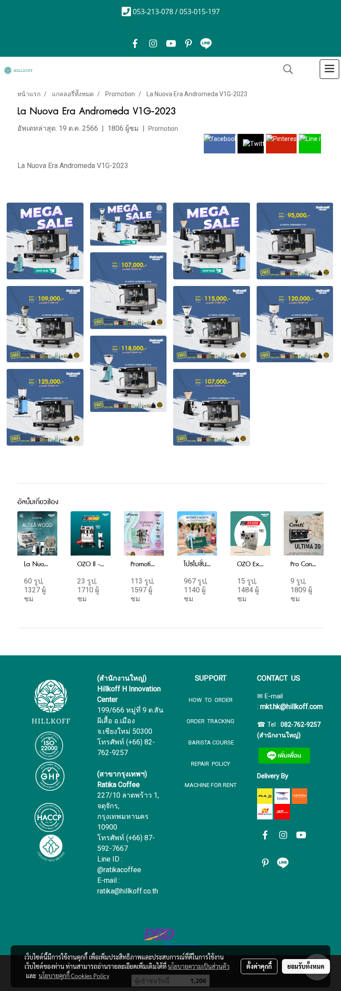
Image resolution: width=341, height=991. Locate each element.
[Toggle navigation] (329, 69)
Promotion (163, 128)
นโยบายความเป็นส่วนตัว (199, 966)
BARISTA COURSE (210, 742)
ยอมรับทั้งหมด (306, 966)
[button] (285, 69)
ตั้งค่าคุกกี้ (259, 966)
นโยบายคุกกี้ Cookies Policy (74, 975)
